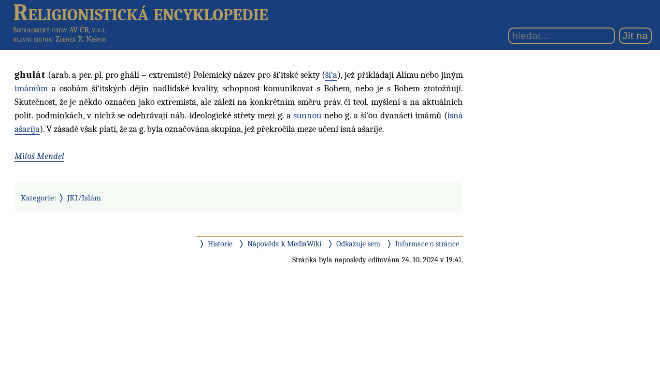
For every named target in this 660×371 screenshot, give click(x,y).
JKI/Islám (84, 197)
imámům (31, 88)
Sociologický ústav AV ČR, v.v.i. (59, 29)
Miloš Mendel (39, 156)
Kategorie (37, 197)
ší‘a (331, 75)
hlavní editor (32, 39)
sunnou (307, 115)
